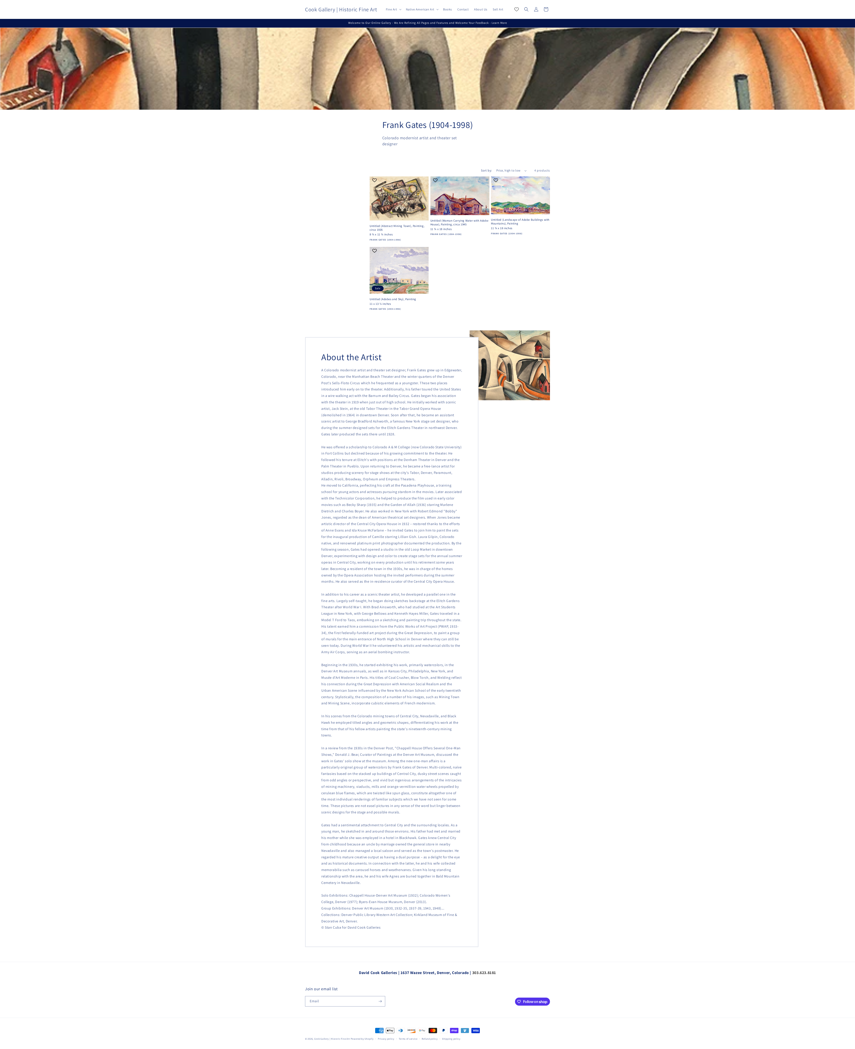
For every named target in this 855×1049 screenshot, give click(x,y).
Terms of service (408, 1038)
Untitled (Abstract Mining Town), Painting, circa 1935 (397, 228)
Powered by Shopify (362, 1038)
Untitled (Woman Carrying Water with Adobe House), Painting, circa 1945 (459, 222)
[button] (393, 9)
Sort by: (486, 170)
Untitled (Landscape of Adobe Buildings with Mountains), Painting (520, 221)
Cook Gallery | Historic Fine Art (332, 1038)
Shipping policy (451, 1038)
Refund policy (430, 1038)
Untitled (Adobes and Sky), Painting (393, 299)
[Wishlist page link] (516, 9)
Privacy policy (386, 1038)
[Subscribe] (380, 1001)
